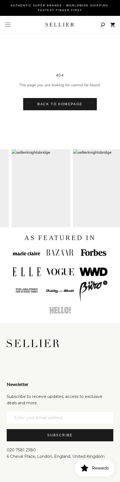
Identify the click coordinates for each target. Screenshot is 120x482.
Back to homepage (59, 104)
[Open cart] (112, 25)
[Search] (102, 24)
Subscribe (60, 435)
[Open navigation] (8, 25)
